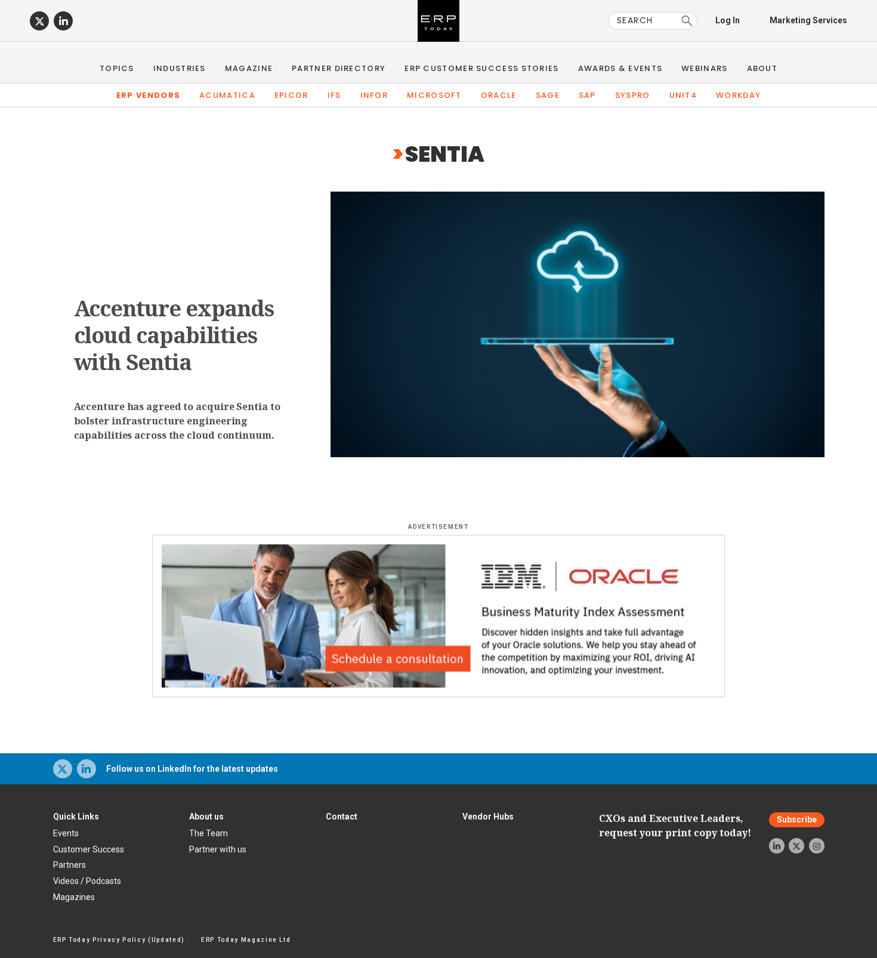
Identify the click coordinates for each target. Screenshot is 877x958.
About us (206, 816)
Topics (117, 68)
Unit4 (683, 95)
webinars (704, 68)
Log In (727, 20)
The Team (208, 833)
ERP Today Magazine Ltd (246, 940)
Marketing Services (808, 20)
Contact (341, 816)
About (762, 68)
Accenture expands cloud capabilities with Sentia (174, 335)
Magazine (249, 68)
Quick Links (76, 816)
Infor (374, 95)
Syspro (632, 95)
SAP (587, 95)
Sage (548, 95)
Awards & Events (620, 68)
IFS (334, 95)
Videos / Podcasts (87, 881)
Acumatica (227, 95)
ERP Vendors (148, 95)
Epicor (291, 95)
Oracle (499, 95)
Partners (69, 865)
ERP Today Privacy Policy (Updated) (119, 940)
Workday (738, 95)
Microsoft (434, 95)
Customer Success (88, 849)
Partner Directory (338, 68)
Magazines (74, 897)
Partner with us (217, 849)
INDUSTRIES (179, 68)
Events (66, 833)
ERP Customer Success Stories (481, 68)
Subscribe (797, 820)
